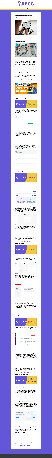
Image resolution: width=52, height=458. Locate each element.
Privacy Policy (27, 8)
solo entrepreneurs (20, 184)
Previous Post (13, 450)
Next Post (39, 450)
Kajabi (17, 429)
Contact (24, 8)
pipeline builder (29, 367)
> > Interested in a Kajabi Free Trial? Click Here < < (26, 241)
